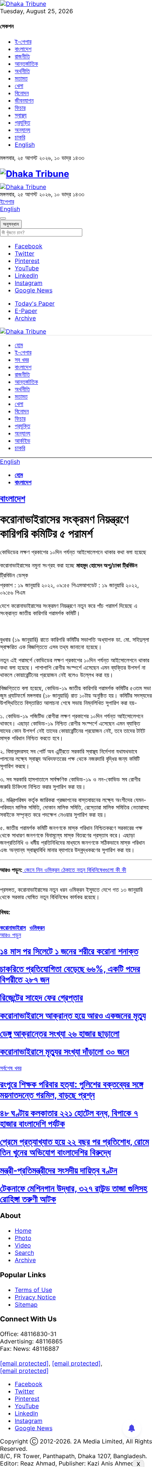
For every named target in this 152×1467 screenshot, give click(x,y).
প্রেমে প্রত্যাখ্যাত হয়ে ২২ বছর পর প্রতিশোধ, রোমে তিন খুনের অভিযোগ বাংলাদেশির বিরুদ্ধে (74, 1147)
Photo (23, 1238)
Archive (25, 318)
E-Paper (26, 310)
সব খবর (22, 359)
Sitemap (26, 1304)
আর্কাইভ (22, 440)
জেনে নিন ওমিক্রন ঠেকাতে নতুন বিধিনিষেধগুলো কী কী (74, 869)
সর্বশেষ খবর (10, 1068)
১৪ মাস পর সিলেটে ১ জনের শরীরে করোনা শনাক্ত (69, 951)
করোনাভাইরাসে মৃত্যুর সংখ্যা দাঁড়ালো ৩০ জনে (64, 1051)
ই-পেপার (23, 41)
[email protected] (24, 1363)
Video (23, 1245)
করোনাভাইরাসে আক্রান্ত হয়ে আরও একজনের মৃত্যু (73, 1015)
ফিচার (20, 107)
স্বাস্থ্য (21, 115)
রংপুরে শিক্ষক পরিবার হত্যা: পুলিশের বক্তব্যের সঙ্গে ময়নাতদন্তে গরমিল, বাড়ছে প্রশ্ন (71, 1089)
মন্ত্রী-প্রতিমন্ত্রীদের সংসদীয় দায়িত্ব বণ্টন (58, 1170)
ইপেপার (7, 201)
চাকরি (20, 137)
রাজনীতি (22, 56)
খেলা (19, 85)
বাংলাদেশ (23, 49)
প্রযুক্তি (22, 122)
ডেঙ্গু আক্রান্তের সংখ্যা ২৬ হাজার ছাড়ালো (60, 1033)
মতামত (21, 78)
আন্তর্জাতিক (26, 63)
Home (23, 1230)
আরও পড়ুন (10, 935)
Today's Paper (35, 303)
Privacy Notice (35, 1297)
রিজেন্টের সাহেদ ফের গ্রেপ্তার (41, 997)
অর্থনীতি (22, 71)
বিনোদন (22, 93)
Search (24, 1252)
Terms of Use (33, 1289)
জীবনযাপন (24, 100)
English (25, 144)
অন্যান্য (22, 129)
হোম (19, 345)
